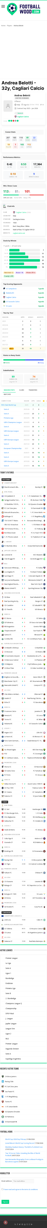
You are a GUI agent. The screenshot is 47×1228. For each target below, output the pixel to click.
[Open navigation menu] (3, 7)
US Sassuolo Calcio (13, 302)
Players (9, 26)
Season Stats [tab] (9, 390)
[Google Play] (32, 1224)
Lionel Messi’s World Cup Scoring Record (19, 1143)
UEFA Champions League (13, 422)
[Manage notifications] (6, 1222)
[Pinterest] (22, 1224)
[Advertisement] (23, 53)
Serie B (8, 993)
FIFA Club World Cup (8, 405)
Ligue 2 (8, 1034)
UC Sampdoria (11, 289)
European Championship (13, 448)
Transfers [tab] (33, 390)
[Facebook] (17, 1224)
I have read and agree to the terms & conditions (21, 1189)
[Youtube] (25, 1224)
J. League (9, 1019)
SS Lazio (9, 306)
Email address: (7, 1181)
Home (3, 26)
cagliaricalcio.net (19, 233)
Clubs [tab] (21, 390)
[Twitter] (20, 1224)
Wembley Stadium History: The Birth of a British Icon (24, 1147)
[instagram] (29, 1224)
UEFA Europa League (11, 431)
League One (10, 1029)
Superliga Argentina (13, 1059)
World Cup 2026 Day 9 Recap (15, 1139)
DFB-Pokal (10, 1014)
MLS (7, 1039)
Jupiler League (11, 1024)
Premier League (11, 958)
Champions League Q (14, 1003)
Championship (11, 1008)
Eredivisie (9, 983)
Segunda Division (12, 1049)
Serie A (20, 113)
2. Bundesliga (11, 998)
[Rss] (15, 1224)
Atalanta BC (10, 293)
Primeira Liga (8, 418)
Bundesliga (10, 978)
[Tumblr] (27, 1224)
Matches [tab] (7, 394)
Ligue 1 (8, 973)
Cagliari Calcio (23, 117)
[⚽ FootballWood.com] (23, 9)
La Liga (8, 963)
